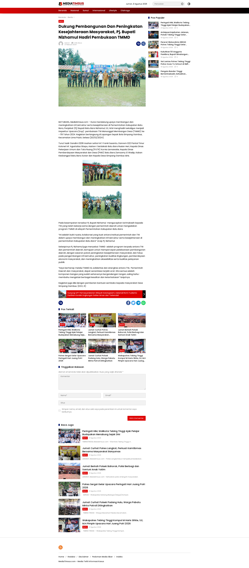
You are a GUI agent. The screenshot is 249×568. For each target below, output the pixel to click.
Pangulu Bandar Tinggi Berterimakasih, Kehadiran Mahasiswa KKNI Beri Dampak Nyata (175, 72)
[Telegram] (138, 303)
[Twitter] (133, 303)
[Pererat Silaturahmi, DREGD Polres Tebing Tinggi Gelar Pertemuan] (153, 44)
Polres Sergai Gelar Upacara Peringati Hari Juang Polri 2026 (72, 358)
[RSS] (60, 547)
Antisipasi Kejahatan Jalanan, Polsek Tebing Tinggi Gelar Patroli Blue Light (175, 33)
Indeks (119, 556)
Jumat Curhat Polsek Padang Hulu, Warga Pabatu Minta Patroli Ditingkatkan (101, 358)
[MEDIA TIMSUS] (71, 3)
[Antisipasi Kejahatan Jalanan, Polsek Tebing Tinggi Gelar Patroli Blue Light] (153, 35)
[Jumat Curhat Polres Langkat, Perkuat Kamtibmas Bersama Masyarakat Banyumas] (102, 320)
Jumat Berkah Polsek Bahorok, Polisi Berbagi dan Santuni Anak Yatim (131, 332)
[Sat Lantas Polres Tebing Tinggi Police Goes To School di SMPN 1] (153, 64)
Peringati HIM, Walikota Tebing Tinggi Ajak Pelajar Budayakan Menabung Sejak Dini (71, 332)
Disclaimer (84, 556)
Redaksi (71, 556)
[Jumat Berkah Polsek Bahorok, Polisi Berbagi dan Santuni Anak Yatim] (132, 320)
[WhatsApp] (143, 303)
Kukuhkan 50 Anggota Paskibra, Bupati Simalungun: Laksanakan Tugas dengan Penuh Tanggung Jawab (174, 53)
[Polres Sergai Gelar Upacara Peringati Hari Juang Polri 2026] (72, 346)
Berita (61, 21)
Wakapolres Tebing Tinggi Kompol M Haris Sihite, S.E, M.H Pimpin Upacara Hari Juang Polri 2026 (132, 358)
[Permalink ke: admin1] (61, 43)
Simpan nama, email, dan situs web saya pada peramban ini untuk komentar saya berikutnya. (99, 410)
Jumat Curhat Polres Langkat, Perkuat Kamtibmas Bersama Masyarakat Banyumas (101, 332)
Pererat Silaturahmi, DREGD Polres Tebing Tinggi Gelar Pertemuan (173, 43)
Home (61, 556)
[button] (182, 4)
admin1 (67, 43)
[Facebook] (128, 303)
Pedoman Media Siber (102, 556)
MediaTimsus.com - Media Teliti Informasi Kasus (81, 561)
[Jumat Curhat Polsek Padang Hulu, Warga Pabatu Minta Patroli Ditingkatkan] (102, 346)
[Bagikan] (143, 43)
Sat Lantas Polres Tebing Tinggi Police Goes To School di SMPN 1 (175, 62)
